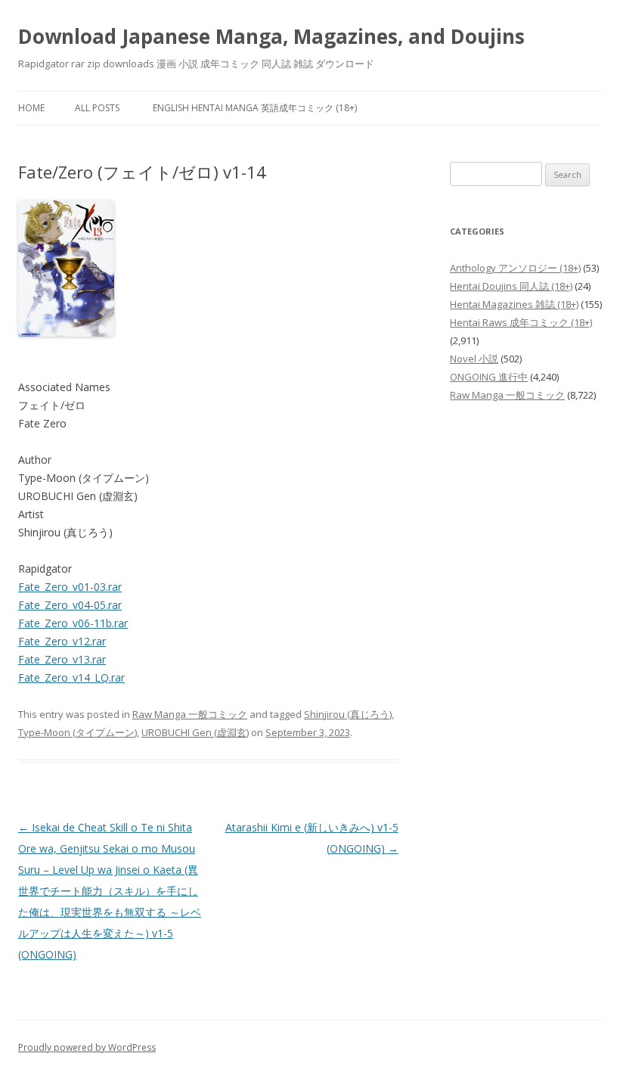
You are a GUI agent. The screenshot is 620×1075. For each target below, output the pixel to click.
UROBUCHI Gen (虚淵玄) (195, 732)
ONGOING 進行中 (489, 377)
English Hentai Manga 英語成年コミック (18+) (255, 107)
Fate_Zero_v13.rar (62, 659)
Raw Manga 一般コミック (189, 714)
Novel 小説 (474, 358)
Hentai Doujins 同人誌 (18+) (511, 286)
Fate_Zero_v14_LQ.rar (71, 677)
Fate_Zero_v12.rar (62, 641)
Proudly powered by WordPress (87, 1047)
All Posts (97, 107)
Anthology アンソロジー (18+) (515, 268)
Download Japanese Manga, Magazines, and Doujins (271, 36)
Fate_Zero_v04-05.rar (70, 605)
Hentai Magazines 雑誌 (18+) (514, 304)
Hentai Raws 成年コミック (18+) (521, 322)
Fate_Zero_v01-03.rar (70, 586)
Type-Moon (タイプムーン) (77, 732)
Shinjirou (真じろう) (348, 714)
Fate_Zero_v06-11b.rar (73, 623)
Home (31, 107)
